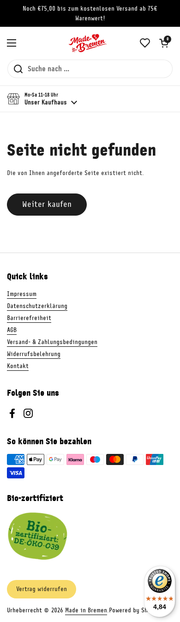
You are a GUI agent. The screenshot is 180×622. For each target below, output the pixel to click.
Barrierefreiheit (29, 318)
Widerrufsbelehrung (33, 354)
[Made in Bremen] (88, 43)
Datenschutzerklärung (37, 306)
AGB (12, 330)
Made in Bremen (86, 610)
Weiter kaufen (47, 204)
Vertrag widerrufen (41, 589)
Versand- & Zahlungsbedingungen (52, 342)
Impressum (21, 294)
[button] (164, 43)
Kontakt (18, 366)
